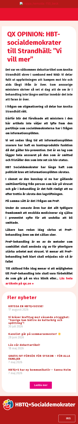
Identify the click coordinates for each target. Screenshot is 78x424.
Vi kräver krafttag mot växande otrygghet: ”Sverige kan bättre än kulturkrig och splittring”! (38, 320)
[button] (4, 13)
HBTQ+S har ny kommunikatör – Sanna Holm (39, 369)
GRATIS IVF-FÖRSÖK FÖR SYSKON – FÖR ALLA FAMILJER (39, 357)
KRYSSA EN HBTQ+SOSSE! (25, 306)
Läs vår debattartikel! (24, 345)
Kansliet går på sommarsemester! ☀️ (34, 334)
